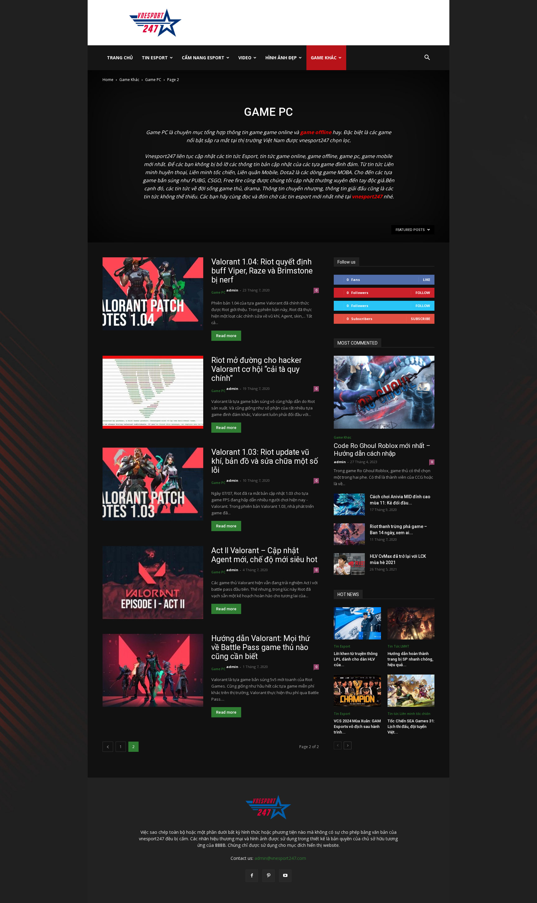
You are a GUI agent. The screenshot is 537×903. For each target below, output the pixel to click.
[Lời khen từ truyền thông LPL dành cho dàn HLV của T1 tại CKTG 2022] (357, 623)
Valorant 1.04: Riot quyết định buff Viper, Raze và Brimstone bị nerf (262, 270)
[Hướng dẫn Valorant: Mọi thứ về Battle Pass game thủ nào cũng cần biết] (153, 670)
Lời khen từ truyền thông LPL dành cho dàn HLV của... (356, 659)
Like (426, 279)
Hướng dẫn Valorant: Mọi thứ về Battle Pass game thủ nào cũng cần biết (260, 647)
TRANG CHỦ (120, 58)
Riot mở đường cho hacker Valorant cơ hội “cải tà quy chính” (256, 369)
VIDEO (244, 58)
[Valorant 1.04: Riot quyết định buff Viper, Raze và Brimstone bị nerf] (153, 293)
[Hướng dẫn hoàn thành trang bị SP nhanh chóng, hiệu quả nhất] (411, 623)
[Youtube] (285, 875)
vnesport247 (367, 196)
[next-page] (347, 745)
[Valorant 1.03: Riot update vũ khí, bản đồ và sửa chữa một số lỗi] (153, 484)
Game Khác (324, 58)
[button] (427, 58)
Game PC (153, 79)
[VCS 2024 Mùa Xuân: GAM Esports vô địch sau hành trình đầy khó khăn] (357, 691)
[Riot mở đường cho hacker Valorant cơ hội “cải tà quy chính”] (153, 392)
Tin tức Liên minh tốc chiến (409, 713)
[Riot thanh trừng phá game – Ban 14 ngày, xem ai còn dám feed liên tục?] (349, 534)
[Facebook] (252, 875)
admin (232, 290)
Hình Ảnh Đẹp (281, 58)
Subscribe (420, 318)
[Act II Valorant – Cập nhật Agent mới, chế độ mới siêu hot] (153, 582)
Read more (226, 335)
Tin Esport (155, 58)
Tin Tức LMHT (398, 646)
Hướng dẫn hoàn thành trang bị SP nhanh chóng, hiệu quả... (410, 659)
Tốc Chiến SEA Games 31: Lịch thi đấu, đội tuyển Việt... (411, 726)
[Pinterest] (268, 875)
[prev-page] (108, 747)
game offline (315, 132)
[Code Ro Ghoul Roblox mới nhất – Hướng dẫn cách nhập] (384, 392)
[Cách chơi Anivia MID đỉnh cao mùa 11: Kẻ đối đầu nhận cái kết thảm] (349, 504)
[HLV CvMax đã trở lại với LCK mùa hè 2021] (349, 564)
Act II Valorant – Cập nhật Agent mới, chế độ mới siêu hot (264, 555)
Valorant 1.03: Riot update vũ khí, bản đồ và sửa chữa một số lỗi (264, 461)
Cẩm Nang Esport (203, 58)
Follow (422, 292)
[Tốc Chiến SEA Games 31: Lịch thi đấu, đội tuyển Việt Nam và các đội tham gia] (411, 691)
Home (108, 79)
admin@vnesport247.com (280, 858)
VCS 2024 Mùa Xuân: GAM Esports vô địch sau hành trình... (357, 726)
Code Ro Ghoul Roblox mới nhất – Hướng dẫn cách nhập (382, 449)
